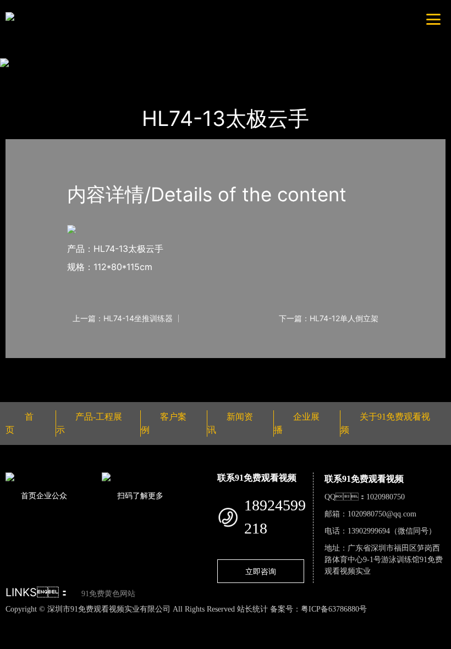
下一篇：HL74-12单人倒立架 (328, 318)
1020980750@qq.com (382, 514)
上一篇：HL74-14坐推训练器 (123, 318)
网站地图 (16, 620)
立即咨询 (260, 571)
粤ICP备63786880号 (334, 609)
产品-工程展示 (73, 77)
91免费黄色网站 (108, 594)
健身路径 (129, 77)
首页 (24, 77)
